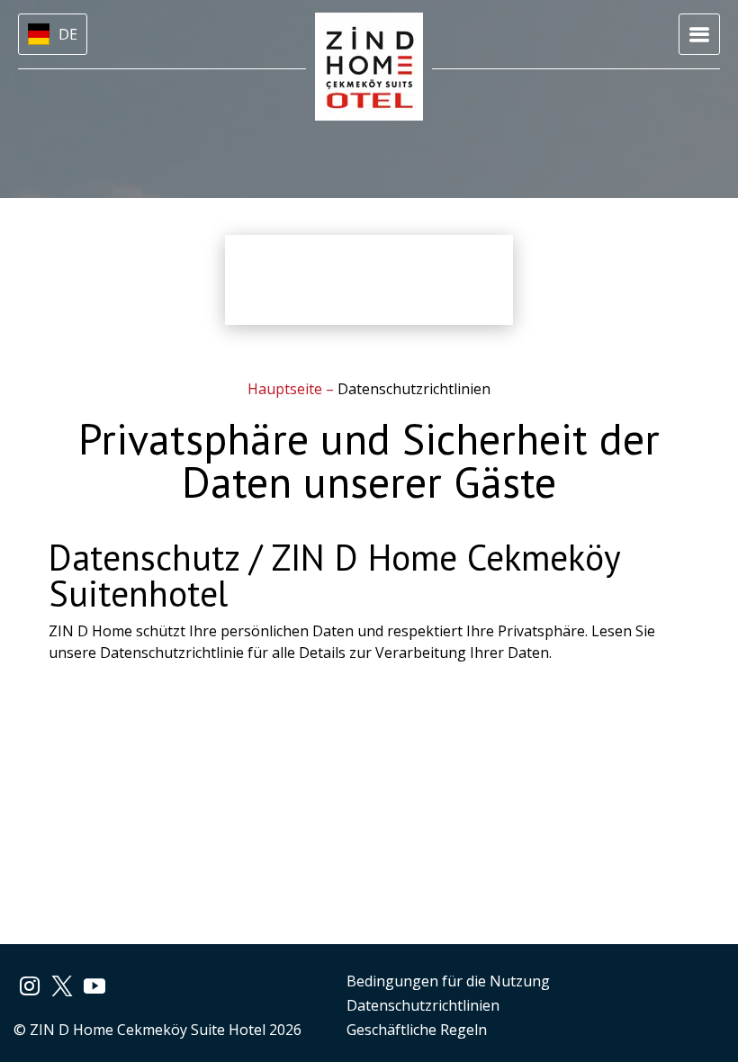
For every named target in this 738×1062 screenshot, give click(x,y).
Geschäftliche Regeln (416, 1030)
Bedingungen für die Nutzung (448, 981)
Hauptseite (287, 389)
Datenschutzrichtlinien (423, 1005)
